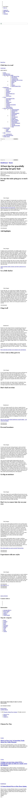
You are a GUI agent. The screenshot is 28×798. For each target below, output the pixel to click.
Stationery (5, 626)
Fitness (7, 94)
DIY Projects (14, 77)
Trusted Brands (6, 615)
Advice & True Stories (8, 108)
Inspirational (14, 114)
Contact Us (5, 10)
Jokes (7, 130)
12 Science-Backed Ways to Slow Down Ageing (14, 786)
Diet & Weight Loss (10, 93)
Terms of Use (6, 714)
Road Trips (8, 99)
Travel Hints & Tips (10, 98)
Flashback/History (15, 113)
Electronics (5, 625)
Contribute (5, 13)
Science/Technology (15, 123)
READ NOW (4, 708)
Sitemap (5, 715)
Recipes (13, 85)
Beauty (7, 89)
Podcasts (13, 115)
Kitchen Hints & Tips (16, 86)
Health (4, 627)
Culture (2, 738)
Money (12, 82)
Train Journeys (9, 107)
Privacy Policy (6, 611)
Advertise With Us (7, 610)
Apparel (5, 631)
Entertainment (14, 110)
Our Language (14, 116)
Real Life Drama (15, 120)
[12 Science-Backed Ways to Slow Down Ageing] (9, 782)
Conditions (8, 91)
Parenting (13, 118)
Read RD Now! (6, 74)
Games (7, 129)
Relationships (14, 121)
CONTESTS (9, 134)
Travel (4, 97)
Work (12, 126)
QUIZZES (8, 131)
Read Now (3, 62)
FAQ (4, 12)
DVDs (4, 622)
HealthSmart (6, 87)
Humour (13, 112)
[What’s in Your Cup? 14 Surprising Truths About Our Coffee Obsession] (9, 736)
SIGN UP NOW (4, 596)
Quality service (6, 136)
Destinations (8, 102)
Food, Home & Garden (8, 75)
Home (4, 630)
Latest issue (3, 68)
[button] (4, 70)
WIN (4, 132)
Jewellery (5, 621)
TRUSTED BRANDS (8, 135)
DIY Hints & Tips (15, 76)
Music (4, 624)
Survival (13, 124)
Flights (7, 101)
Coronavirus (8, 88)
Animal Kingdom (15, 109)
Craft (4, 629)
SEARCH (16, 139)
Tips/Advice (8, 96)
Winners (5, 613)
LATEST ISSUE (4, 709)
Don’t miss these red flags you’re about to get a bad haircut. (13, 349)
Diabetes (8, 92)
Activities (8, 105)
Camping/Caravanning (11, 104)
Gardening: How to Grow (17, 80)
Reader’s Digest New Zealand (10, 712)
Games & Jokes (6, 128)
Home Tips (13, 81)
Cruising (8, 103)
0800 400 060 (6, 11)
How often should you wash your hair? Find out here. (12, 548)
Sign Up (5, 7)
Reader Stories (14, 119)
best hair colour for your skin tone (8, 207)
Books (4, 620)
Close (2, 795)
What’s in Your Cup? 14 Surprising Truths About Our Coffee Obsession (12, 741)
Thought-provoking (15, 125)
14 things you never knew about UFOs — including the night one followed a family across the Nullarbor (14, 763)
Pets (12, 83)
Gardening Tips (14, 78)
